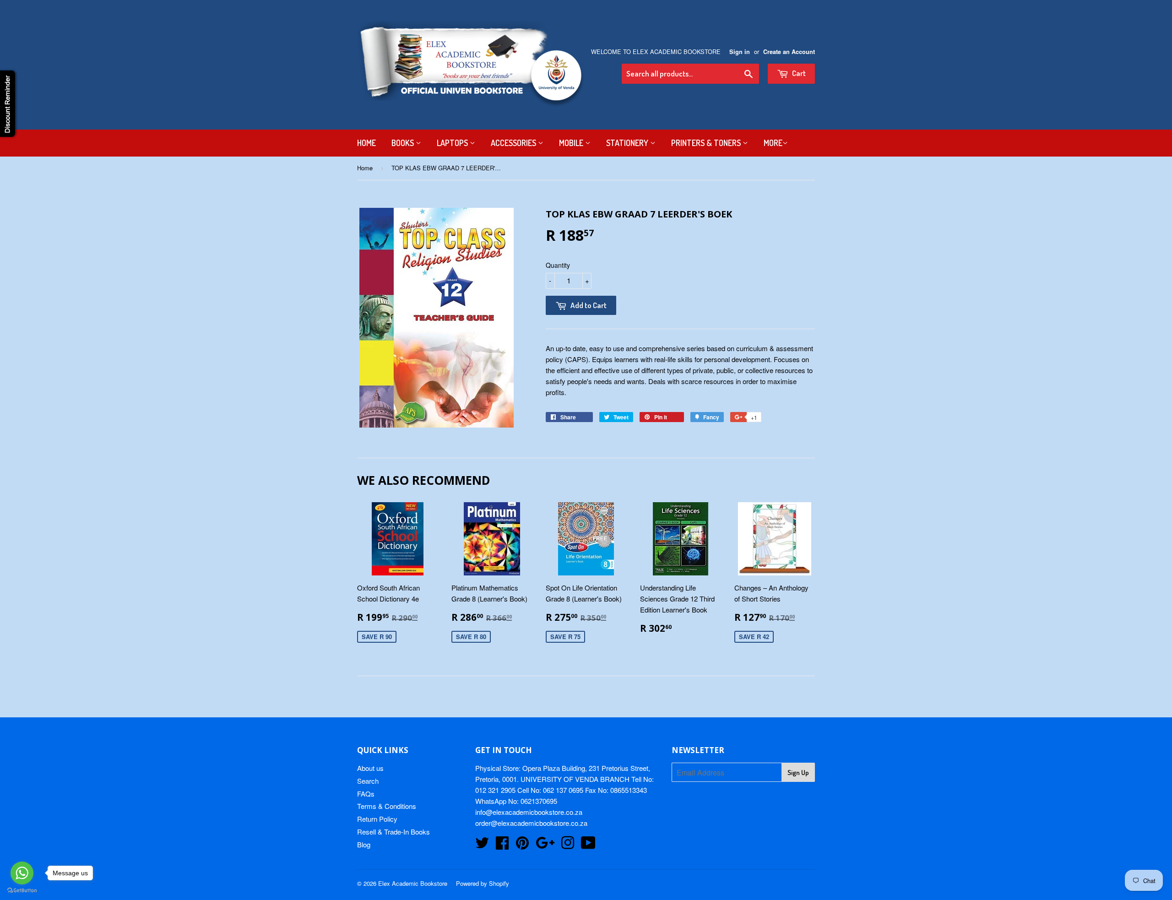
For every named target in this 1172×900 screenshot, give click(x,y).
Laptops (453, 143)
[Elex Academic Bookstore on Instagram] (568, 845)
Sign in (739, 52)
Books (403, 143)
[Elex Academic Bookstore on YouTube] (588, 845)
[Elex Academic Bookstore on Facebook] (502, 845)
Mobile (572, 143)
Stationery (628, 143)
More (773, 143)
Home (366, 143)
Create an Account (789, 52)
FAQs (365, 793)
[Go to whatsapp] (22, 873)
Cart (798, 73)
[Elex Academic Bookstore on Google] (545, 845)
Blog (363, 844)
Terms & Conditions (386, 806)
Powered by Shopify (482, 883)
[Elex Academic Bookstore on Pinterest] (522, 845)
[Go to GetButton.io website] (22, 891)
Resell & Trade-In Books (393, 831)
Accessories (514, 143)
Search (368, 781)
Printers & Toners (707, 143)
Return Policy (377, 819)
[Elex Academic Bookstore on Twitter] (482, 845)
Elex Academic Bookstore (412, 883)
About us (370, 768)
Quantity (558, 265)
